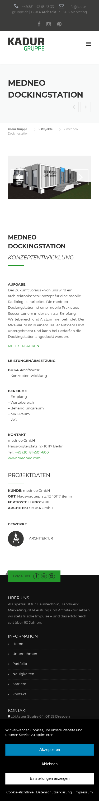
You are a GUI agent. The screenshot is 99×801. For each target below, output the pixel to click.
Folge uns (21, 576)
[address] (9, 716)
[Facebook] (39, 25)
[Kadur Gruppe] (26, 44)
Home (17, 644)
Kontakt (19, 694)
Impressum (83, 792)
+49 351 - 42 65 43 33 (38, 7)
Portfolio (19, 663)
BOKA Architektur (45, 12)
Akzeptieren (49, 749)
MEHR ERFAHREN (23, 346)
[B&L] (86, 107)
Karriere (19, 684)
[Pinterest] (59, 25)
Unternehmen (24, 654)
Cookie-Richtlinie (20, 792)
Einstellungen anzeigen (49, 778)
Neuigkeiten (23, 674)
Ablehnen (49, 764)
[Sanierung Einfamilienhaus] (74, 107)
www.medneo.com (24, 458)
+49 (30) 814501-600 (32, 452)
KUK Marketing (75, 12)
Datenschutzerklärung (54, 792)
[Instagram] (49, 25)
